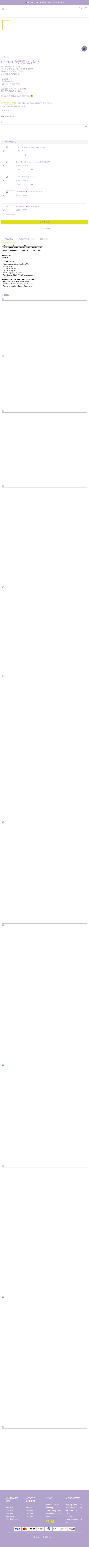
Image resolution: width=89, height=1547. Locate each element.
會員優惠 (9, 1507)
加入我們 (9, 1510)
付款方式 (29, 1507)
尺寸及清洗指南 (12, 1519)
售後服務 (29, 1516)
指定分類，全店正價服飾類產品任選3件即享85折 (27, 103)
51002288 (78, 1507)
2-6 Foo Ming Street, (54, 1510)
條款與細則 (10, 1516)
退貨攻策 (29, 1513)
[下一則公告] (86, 3)
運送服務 (29, 1510)
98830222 (78, 1505)
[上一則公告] (3, 3)
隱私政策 (9, 1513)
